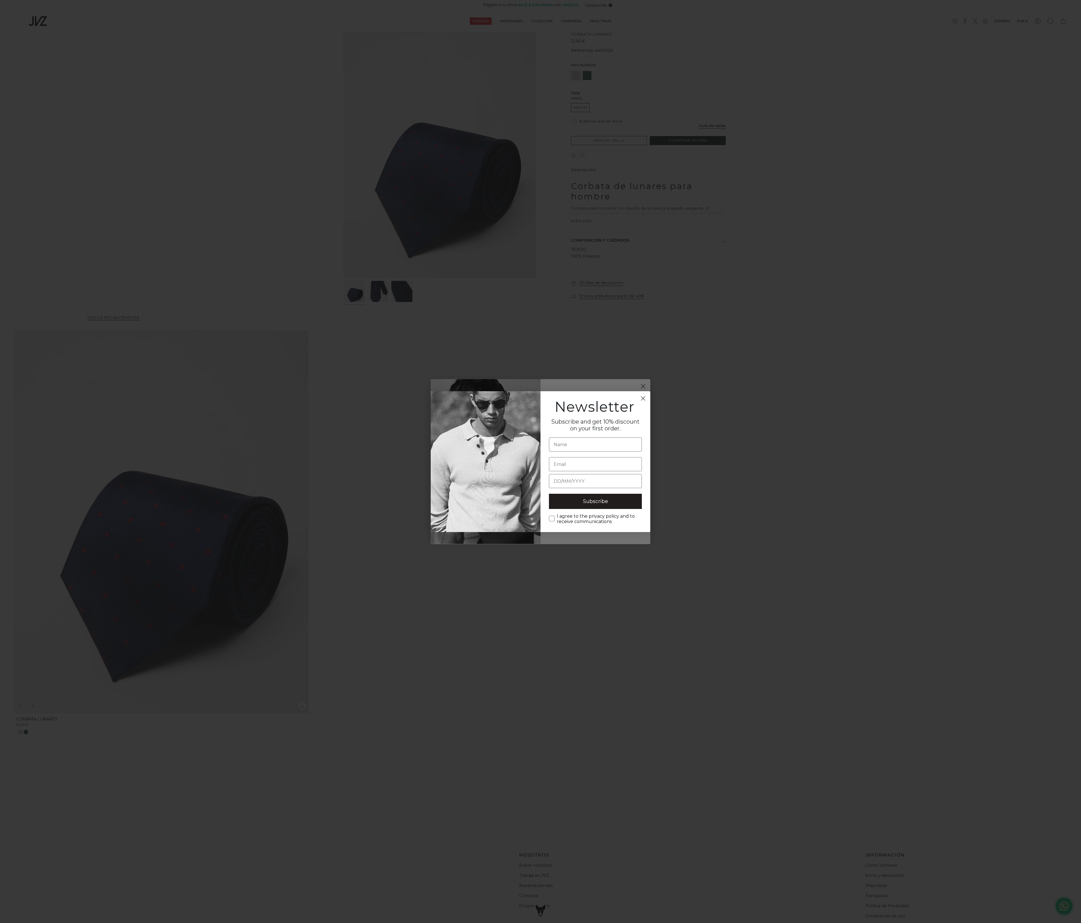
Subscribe (595, 501)
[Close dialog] (643, 398)
